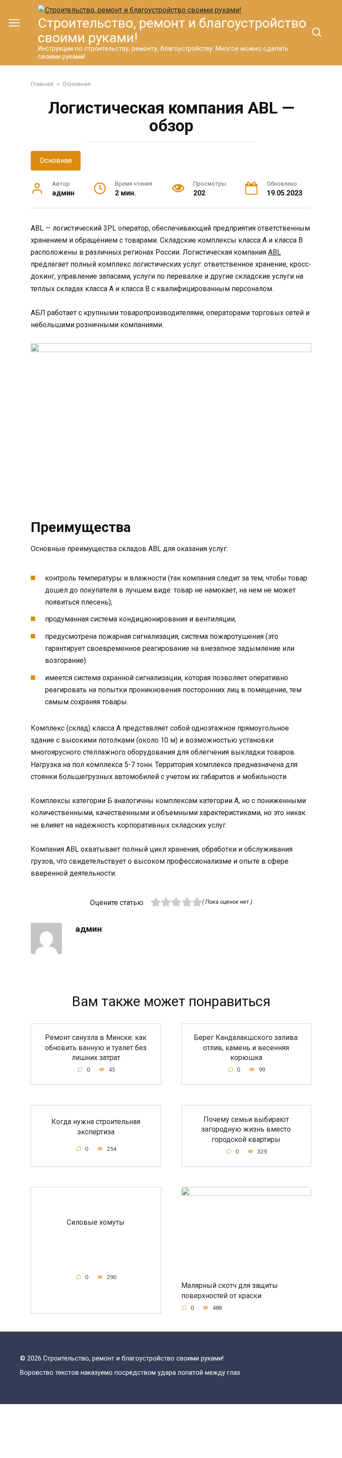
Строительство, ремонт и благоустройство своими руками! (172, 30)
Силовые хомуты (96, 1222)
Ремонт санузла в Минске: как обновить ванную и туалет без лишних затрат (96, 1047)
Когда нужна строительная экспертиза (95, 1126)
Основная (56, 160)
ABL (274, 252)
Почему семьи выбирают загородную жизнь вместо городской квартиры (246, 1129)
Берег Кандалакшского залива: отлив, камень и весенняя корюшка (246, 1047)
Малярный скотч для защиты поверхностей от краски (229, 1290)
